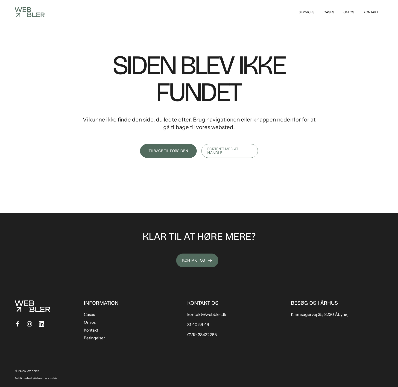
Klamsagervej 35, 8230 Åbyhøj (319, 314)
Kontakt (91, 330)
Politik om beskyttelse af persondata (36, 378)
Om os (90, 322)
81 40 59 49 (198, 324)
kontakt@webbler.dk (206, 314)
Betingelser (94, 337)
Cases (89, 314)
